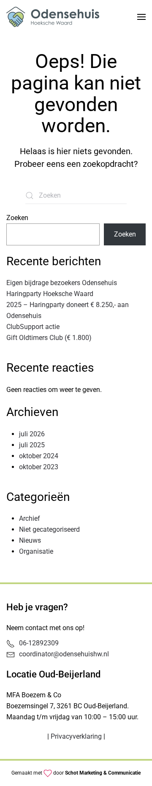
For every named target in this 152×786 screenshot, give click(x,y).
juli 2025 (32, 445)
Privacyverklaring (76, 736)
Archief (29, 518)
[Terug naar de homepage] (52, 17)
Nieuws (30, 540)
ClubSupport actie (33, 327)
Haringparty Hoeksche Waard (49, 294)
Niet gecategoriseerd (49, 529)
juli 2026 (32, 434)
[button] (141, 17)
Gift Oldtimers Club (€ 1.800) (49, 338)
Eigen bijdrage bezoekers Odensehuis (61, 283)
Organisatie (36, 551)
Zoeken (17, 218)
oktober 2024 (38, 456)
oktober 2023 (38, 467)
